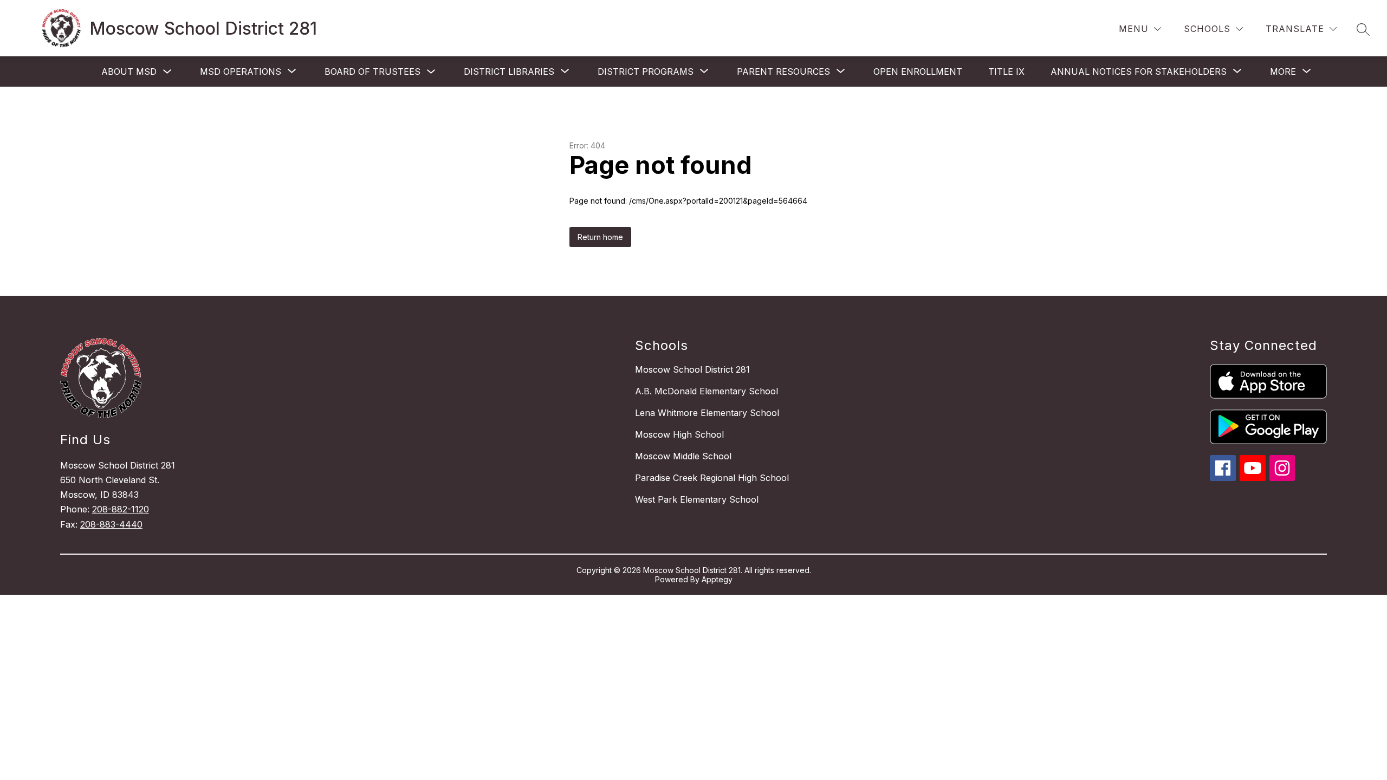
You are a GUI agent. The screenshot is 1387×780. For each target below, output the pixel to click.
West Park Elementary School (697, 499)
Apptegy (717, 579)
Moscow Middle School (683, 456)
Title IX (1006, 71)
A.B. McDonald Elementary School (706, 391)
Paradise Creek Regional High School (712, 477)
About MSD (129, 71)
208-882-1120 (120, 509)
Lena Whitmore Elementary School (707, 412)
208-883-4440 (111, 524)
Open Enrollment (917, 71)
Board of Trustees (372, 71)
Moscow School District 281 (692, 369)
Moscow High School (679, 434)
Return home (600, 237)
